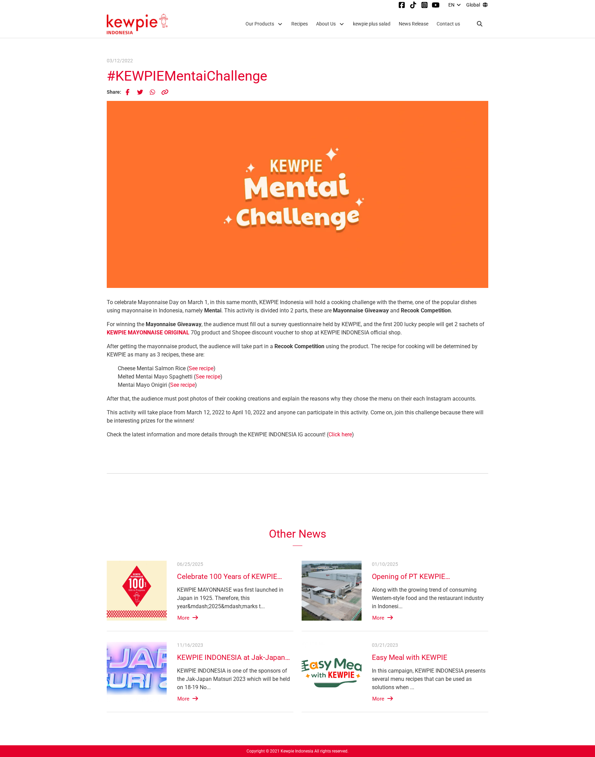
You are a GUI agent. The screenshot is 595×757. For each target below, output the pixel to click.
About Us (326, 24)
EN (451, 5)
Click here (340, 434)
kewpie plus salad (371, 24)
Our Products (260, 24)
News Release (413, 24)
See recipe (201, 368)
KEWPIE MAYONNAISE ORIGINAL (148, 332)
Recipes (299, 24)
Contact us (448, 24)
